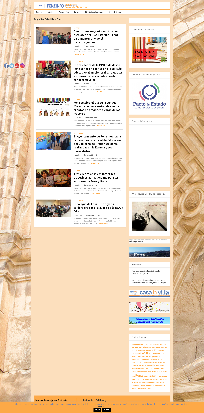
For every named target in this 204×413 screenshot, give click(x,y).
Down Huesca (139, 365)
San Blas (149, 385)
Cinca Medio (137, 353)
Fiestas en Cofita (145, 371)
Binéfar (154, 350)
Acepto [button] (97, 410)
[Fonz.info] (67, 6)
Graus (154, 376)
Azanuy (140, 350)
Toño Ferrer (150, 388)
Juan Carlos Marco (145, 379)
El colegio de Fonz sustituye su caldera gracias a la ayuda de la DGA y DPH (98, 207)
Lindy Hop (135, 382)
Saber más (102, 406)
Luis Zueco (142, 382)
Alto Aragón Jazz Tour (140, 344)
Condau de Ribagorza (147, 356)
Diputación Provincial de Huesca (154, 362)
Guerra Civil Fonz (114, 12)
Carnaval (161, 350)
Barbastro (147, 350)
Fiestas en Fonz (156, 371)
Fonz (139, 375)
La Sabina (163, 379)
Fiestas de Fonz (151, 369)
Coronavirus (144, 359)
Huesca (160, 376)
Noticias (50, 12)
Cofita (146, 353)
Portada (39, 12)
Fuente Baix (147, 376)
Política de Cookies (88, 401)
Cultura (77, 28)
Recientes (136, 264)
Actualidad (78, 62)
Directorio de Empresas (94, 12)
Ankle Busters (153, 344)
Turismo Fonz (64, 12)
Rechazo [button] (107, 410)
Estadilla (151, 365)
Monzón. (163, 382)
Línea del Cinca (152, 382)
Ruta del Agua (140, 385)
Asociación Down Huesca (147, 347)
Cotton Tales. (154, 359)
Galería (76, 12)
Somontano (142, 388)
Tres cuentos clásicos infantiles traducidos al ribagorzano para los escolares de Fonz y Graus (96, 177)
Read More (79, 54)
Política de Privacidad (101, 401)
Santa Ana (156, 385)
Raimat (134, 385)
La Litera (155, 379)
